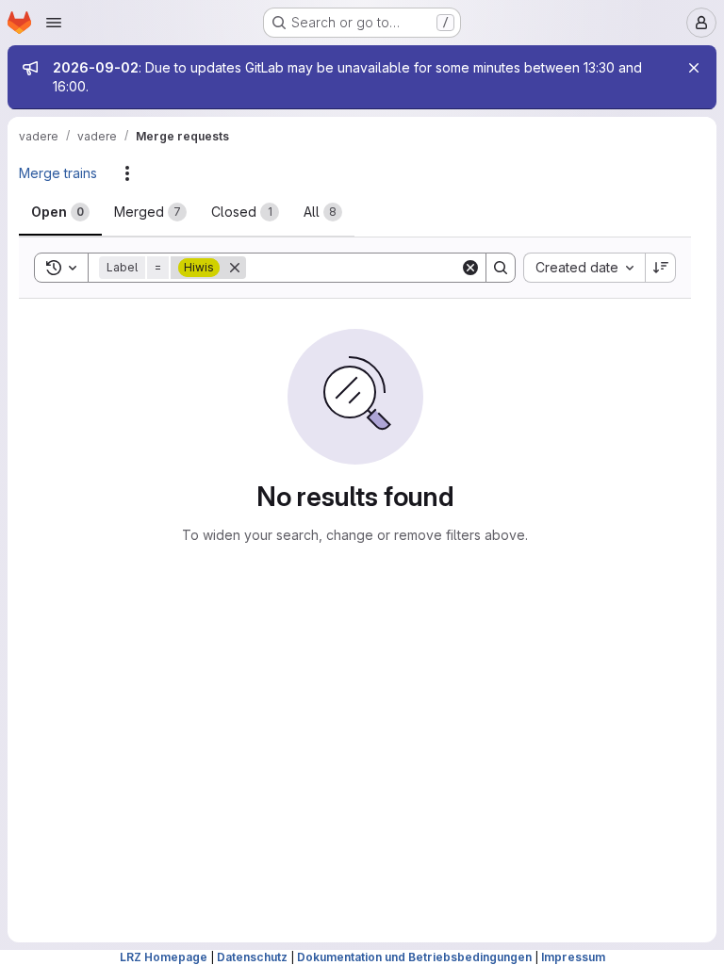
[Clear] (470, 267)
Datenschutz (252, 957)
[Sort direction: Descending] (661, 268)
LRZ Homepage (163, 957)
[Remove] (234, 267)
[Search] (500, 268)
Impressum (573, 957)
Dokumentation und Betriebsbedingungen (414, 957)
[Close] (694, 68)
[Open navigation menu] (54, 23)
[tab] (60, 212)
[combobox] (584, 268)
